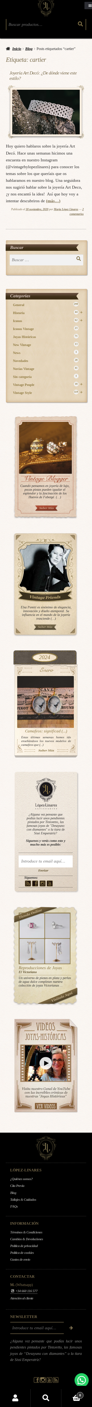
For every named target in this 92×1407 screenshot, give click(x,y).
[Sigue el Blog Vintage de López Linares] (56, 1382)
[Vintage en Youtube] (50, 883)
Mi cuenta (15, 1398)
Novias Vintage (45, 369)
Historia (48, 313)
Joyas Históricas (45, 337)
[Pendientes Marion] (32, 951)
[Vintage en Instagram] (42, 883)
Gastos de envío (20, 1259)
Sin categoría (45, 377)
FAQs (14, 1206)
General (45, 305)
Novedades (45, 361)
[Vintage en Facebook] (35, 883)
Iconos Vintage (45, 329)
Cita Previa (17, 1186)
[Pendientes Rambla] (57, 951)
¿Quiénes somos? (21, 1179)
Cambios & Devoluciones (26, 1239)
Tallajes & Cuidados (23, 1199)
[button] (82, 1380)
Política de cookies (22, 1253)
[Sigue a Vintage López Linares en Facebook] (37, 1382)
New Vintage (45, 345)
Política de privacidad (24, 1246)
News (45, 353)
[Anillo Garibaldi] (32, 925)
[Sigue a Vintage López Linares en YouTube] (49, 1382)
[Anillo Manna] (57, 925)
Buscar (46, 1398)
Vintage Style (48, 393)
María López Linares (66, 209)
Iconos (48, 321)
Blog (29, 49)
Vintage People (48, 385)
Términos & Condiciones (26, 1232)
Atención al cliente (21, 1298)
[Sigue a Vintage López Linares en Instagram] (43, 1382)
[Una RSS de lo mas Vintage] (28, 883)
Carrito (71, 1393)
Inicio (16, 49)
